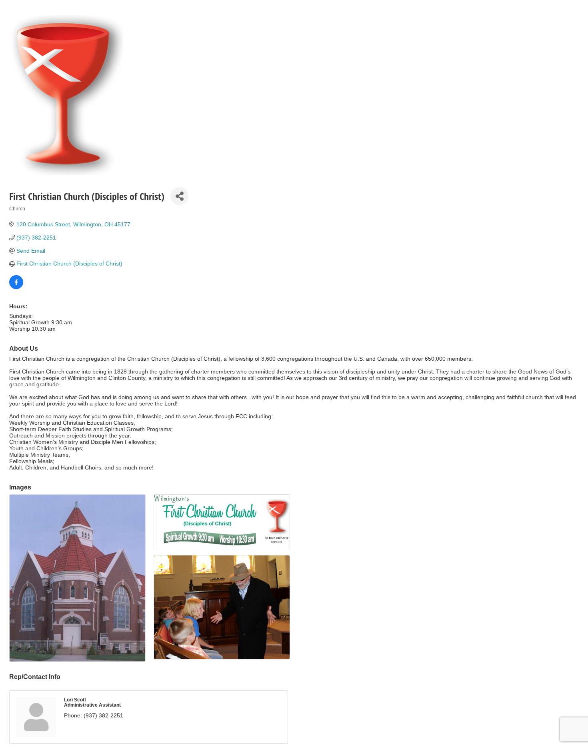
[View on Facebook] (16, 287)
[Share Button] (179, 196)
